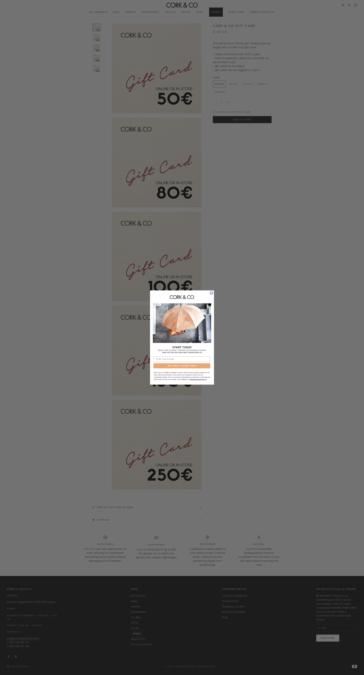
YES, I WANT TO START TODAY (182, 366)
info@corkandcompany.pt (198, 379)
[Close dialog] (211, 293)
